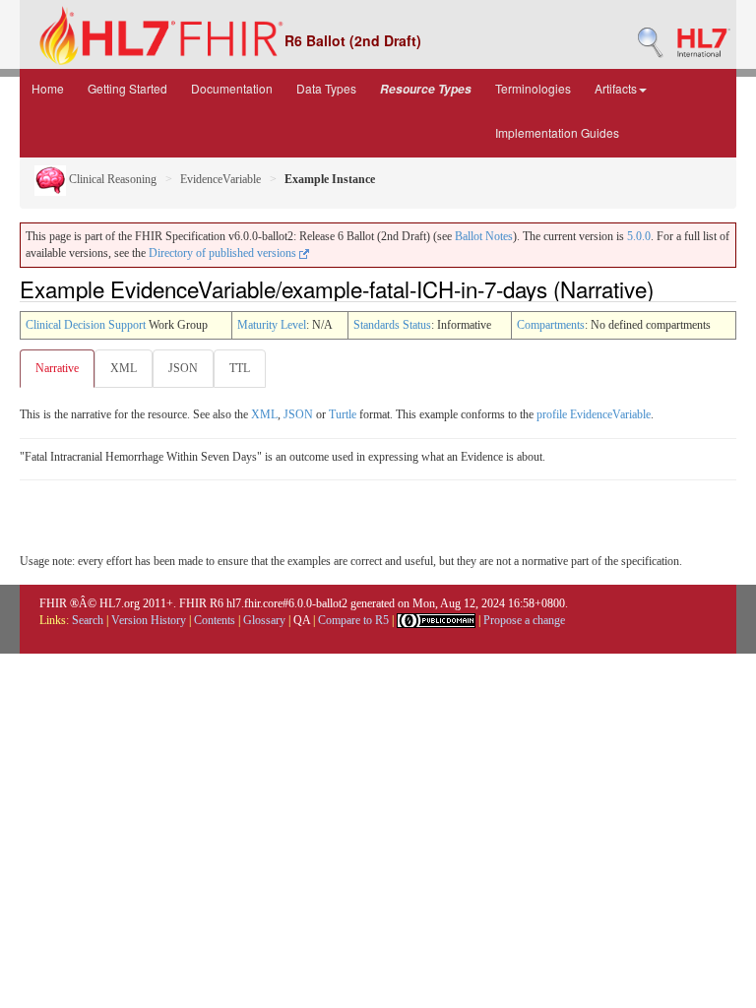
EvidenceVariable (220, 179)
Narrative (57, 368)
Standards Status (392, 325)
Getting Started (127, 88)
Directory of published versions (224, 253)
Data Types (326, 88)
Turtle (342, 414)
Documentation (232, 88)
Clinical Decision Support (86, 325)
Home (48, 88)
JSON (183, 368)
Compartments (551, 325)
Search (87, 620)
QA (301, 620)
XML (123, 368)
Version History (148, 620)
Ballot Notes (484, 236)
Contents (214, 620)
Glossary (264, 620)
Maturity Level (271, 325)
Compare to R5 (353, 620)
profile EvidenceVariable (593, 414)
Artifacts (616, 88)
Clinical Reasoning (111, 179)
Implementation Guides (557, 132)
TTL (239, 368)
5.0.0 (639, 236)
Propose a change (524, 620)
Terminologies (533, 88)
